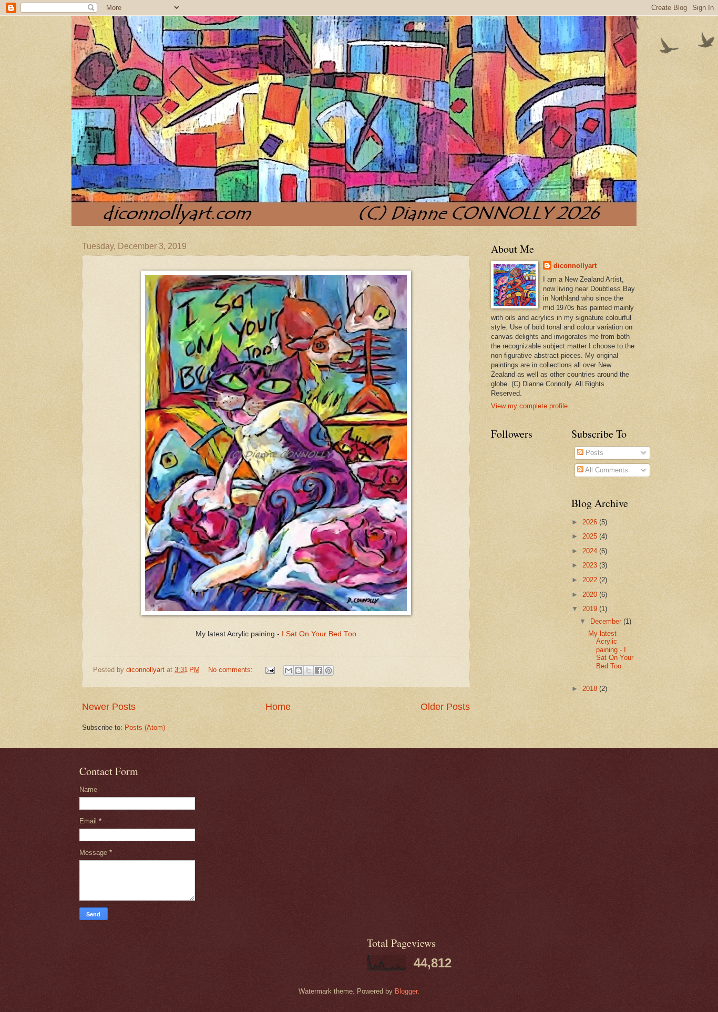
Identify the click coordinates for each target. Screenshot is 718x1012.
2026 (590, 522)
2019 (590, 609)
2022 (590, 580)
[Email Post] (269, 670)
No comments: (231, 670)
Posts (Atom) (145, 727)
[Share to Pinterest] (328, 670)
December (606, 621)
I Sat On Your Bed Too (319, 634)
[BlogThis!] (298, 670)
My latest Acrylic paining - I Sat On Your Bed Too (610, 649)
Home (278, 706)
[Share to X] (308, 670)
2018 (590, 689)
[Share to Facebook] (318, 670)
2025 (590, 536)
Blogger (406, 991)
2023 (590, 565)
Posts (593, 453)
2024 (590, 551)
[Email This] (288, 670)
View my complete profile (529, 406)
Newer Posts (109, 706)
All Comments (605, 470)
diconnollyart (575, 266)
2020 (590, 594)
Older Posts (445, 706)
